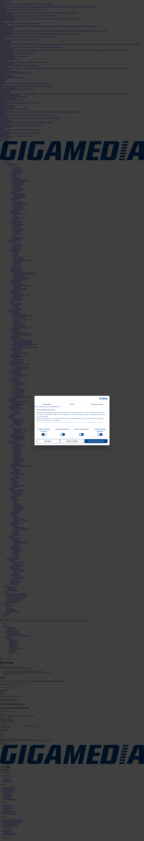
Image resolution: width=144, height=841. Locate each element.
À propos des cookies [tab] (97, 404)
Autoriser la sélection (72, 441)
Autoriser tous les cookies (96, 441)
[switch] (62, 434)
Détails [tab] (72, 404)
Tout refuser (48, 441)
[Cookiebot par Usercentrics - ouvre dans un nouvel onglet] (100, 399)
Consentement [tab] (47, 404)
